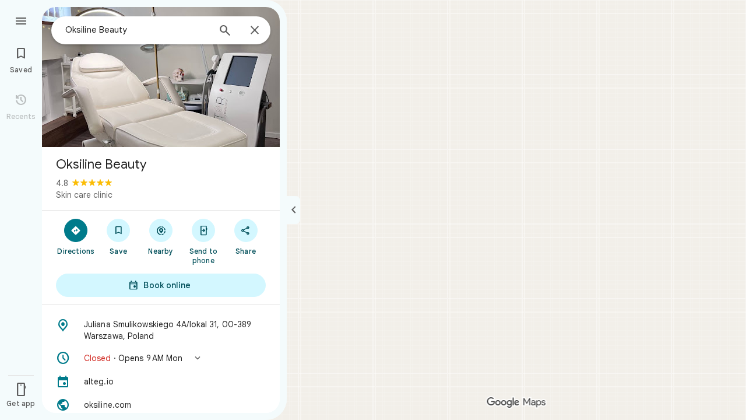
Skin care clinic (84, 195)
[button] (161, 358)
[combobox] (137, 30)
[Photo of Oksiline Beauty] (161, 77)
